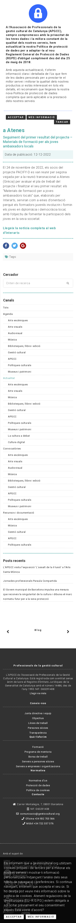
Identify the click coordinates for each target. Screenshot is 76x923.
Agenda (8, 314)
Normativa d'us (38, 780)
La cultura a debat (19, 435)
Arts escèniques (18, 320)
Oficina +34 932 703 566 (40, 818)
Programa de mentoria (38, 751)
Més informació (41, 117)
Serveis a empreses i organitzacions (38, 766)
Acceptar (14, 916)
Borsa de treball (38, 756)
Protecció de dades (38, 785)
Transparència (38, 732)
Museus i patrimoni (19, 371)
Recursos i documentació (18, 512)
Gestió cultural (17, 352)
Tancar (62, 122)
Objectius (38, 718)
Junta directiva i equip (38, 713)
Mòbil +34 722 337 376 (40, 823)
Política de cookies (38, 790)
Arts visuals (15, 326)
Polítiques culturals (19, 365)
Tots (5, 307)
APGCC (12, 358)
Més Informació (41, 916)
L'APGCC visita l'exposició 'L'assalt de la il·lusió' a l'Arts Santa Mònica (37, 569)
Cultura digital (16, 442)
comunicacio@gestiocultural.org (40, 813)
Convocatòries (12, 448)
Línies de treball (38, 723)
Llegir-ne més (38, 693)
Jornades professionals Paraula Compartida (30, 580)
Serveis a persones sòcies (38, 761)
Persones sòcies (38, 727)
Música (12, 339)
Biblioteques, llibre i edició (24, 346)
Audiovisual (15, 333)
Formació (38, 746)
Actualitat (9, 378)
